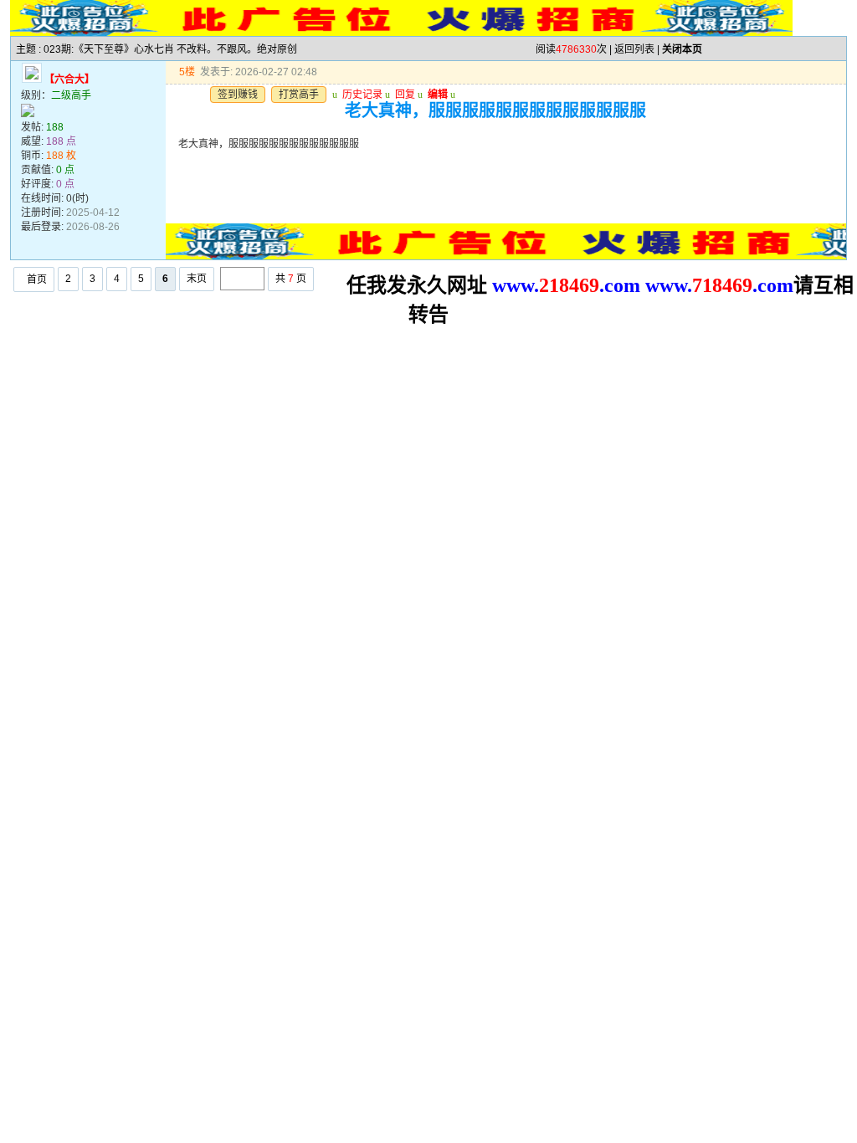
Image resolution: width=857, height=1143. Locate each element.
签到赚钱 (238, 94)
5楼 (187, 72)
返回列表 (634, 49)
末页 (197, 278)
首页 (37, 279)
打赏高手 (299, 94)
